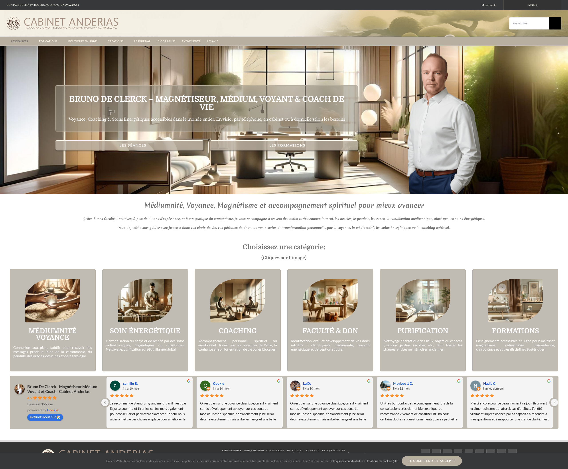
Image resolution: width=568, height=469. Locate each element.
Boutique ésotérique (333, 450)
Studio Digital (295, 450)
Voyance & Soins (275, 450)
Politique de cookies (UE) (382, 461)
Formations (312, 450)
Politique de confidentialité (346, 461)
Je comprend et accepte (432, 461)
